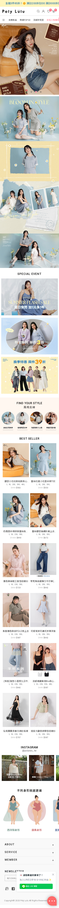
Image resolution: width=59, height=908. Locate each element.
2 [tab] (22, 92)
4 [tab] (32, 92)
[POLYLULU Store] (7, 889)
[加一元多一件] (29, 298)
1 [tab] (17, 92)
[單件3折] (29, 337)
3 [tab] (27, 92)
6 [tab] (41, 92)
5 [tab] (36, 92)
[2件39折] (29, 375)
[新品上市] (29, 59)
